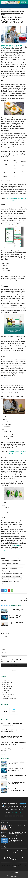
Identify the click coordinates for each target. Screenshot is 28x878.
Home (2, 9)
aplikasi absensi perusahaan (18, 574)
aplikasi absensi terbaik (6, 576)
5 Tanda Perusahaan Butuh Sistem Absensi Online (16, 610)
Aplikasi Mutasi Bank (6, 692)
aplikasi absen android (13, 568)
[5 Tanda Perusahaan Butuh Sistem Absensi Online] (4, 611)
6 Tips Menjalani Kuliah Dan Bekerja (7, 599)
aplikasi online (17, 581)
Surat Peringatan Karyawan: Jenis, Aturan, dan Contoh (17, 776)
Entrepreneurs (10, 11)
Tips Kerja (3, 14)
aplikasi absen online (6, 570)
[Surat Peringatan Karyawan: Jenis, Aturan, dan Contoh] (4, 777)
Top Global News (16, 11)
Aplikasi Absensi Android (7, 686)
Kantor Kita (5, 24)
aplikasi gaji (11, 578)
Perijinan (14, 13)
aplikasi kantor (18, 578)
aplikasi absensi (14, 570)
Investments (4, 13)
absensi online (15, 563)
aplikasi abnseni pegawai (17, 566)
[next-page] (4, 629)
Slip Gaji (18, 13)
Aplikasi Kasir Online (6, 688)
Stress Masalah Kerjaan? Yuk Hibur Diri (21, 599)
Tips (21, 13)
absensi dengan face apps (16, 560)
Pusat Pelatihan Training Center (9, 698)
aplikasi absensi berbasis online (19, 571)
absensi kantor (5, 561)
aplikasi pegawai (5, 582)
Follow (5, 708)
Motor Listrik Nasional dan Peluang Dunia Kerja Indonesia (16, 789)
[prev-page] (2, 629)
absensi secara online (14, 565)
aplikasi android (5, 578)
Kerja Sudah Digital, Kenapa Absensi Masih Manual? (16, 616)
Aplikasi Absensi (5, 684)
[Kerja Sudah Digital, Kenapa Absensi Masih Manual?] (4, 617)
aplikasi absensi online (17, 573)
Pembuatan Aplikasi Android (8, 694)
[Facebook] (2, 590)
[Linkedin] (10, 816)
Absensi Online (8, 9)
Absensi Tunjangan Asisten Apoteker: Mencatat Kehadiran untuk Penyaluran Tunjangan (18, 834)
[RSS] (14, 816)
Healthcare (21, 11)
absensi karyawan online (6, 563)
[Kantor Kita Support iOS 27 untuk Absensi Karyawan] (4, 624)
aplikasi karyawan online (15, 579)
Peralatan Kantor (9, 13)
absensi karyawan (12, 561)
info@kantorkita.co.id (16, 812)
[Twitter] (5, 590)
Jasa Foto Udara (5, 690)
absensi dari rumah (5, 560)
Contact (16, 872)
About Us (12, 872)
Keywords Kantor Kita (14, 582)
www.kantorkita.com (6, 550)
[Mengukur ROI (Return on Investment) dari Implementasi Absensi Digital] (4, 840)
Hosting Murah (5, 680)
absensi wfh (22, 565)
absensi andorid (15, 558)
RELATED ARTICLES (5, 605)
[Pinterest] (9, 590)
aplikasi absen (4, 568)
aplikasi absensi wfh (16, 576)
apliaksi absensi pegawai (6, 566)
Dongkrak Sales (5, 696)
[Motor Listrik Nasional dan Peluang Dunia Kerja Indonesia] (4, 790)
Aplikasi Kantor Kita (5, 579)
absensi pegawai (5, 565)
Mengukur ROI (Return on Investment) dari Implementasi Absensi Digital (16, 840)
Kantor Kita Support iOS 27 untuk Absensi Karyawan (16, 623)
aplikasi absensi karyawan (7, 573)
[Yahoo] (21, 816)
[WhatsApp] (12, 590)
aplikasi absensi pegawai (6, 574)
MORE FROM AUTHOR (16, 605)
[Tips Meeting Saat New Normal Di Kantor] (4, 827)
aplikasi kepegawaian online (7, 581)
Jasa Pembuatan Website (7, 682)
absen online (8, 558)
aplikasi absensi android (6, 571)
